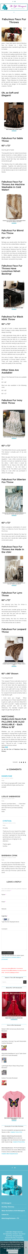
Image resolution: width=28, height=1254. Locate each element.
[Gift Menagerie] (14, 7)
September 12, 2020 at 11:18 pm (9, 857)
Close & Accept (13, 1252)
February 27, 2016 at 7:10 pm (8, 798)
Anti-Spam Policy (7, 1232)
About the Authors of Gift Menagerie (13, 1209)
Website (4, 909)
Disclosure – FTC (14, 1239)
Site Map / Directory (8, 1205)
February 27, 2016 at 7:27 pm (9, 823)
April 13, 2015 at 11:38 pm (7, 778)
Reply (3, 780)
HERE (6, 747)
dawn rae (7, 776)
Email (4, 902)
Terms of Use (7, 1238)
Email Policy (9, 1234)
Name (4, 894)
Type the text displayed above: (10, 922)
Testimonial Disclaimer (18, 1238)
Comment (4, 929)
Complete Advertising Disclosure (10, 1151)
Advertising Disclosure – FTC (10, 1216)
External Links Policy (10, 1236)
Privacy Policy (19, 1236)
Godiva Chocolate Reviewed (9, 1066)
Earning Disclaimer (17, 1234)
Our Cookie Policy (12, 1250)
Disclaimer (15, 1232)
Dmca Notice (22, 1232)
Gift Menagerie (6, 1201)
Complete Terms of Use (16, 1130)
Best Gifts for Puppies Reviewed (11, 1076)
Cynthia (7, 821)
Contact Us (5, 1212)
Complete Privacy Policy (19, 1140)
